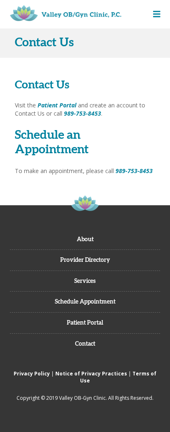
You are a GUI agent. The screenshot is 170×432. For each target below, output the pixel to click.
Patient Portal (57, 105)
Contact (85, 343)
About (85, 239)
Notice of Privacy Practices (91, 373)
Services (85, 281)
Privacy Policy (32, 373)
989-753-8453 (82, 113)
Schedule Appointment (85, 301)
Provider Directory (85, 259)
